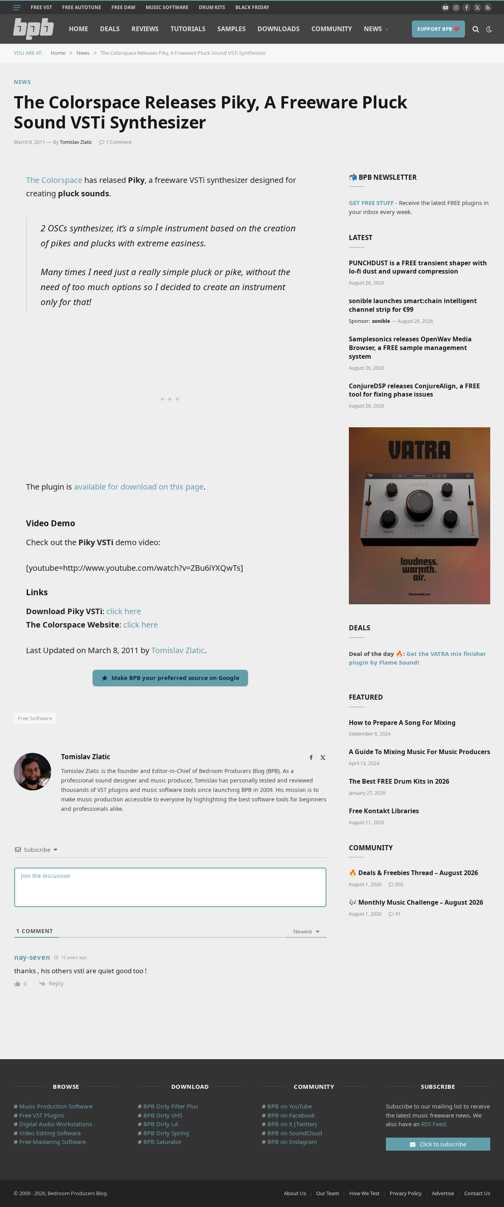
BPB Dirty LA (160, 1124)
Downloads (279, 28)
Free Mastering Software (52, 1142)
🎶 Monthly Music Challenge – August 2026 (416, 902)
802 (399, 884)
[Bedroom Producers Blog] (33, 29)
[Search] (476, 29)
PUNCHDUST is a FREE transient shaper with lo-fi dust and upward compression (418, 267)
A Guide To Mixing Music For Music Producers (419, 752)
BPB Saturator (162, 1142)
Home (78, 28)
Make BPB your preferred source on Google (175, 678)
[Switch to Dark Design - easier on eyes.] (488, 29)
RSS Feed (433, 1124)
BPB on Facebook (291, 1115)
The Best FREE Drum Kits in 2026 (399, 781)
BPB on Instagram (292, 1142)
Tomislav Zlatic (76, 142)
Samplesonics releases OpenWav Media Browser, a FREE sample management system (410, 348)
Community (331, 28)
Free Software (35, 718)
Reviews (145, 28)
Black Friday (252, 7)
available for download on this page (139, 486)
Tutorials (188, 28)
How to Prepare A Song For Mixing (402, 723)
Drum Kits (212, 7)
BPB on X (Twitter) (292, 1124)
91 (398, 914)
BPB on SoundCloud (294, 1133)
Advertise (443, 1193)
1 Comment (119, 142)
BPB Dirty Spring (166, 1133)
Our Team (327, 1193)
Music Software (167, 7)
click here (123, 611)
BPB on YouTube (289, 1106)
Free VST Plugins (41, 1115)
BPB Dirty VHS (162, 1115)
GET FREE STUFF (371, 203)
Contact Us (477, 1193)
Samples (231, 28)
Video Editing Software (50, 1133)
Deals (110, 28)
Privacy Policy (406, 1193)
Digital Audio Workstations (55, 1124)
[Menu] (17, 7)
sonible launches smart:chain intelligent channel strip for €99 (413, 305)
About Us (295, 1193)
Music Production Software (56, 1106)
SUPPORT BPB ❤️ (438, 29)
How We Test (364, 1193)
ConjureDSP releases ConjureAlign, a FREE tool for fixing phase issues (414, 390)
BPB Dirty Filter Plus (170, 1106)
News (373, 28)
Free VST (41, 7)
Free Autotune (81, 7)
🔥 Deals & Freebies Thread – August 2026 (413, 873)
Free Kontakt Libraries (384, 811)
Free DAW (123, 7)
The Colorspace (54, 180)
